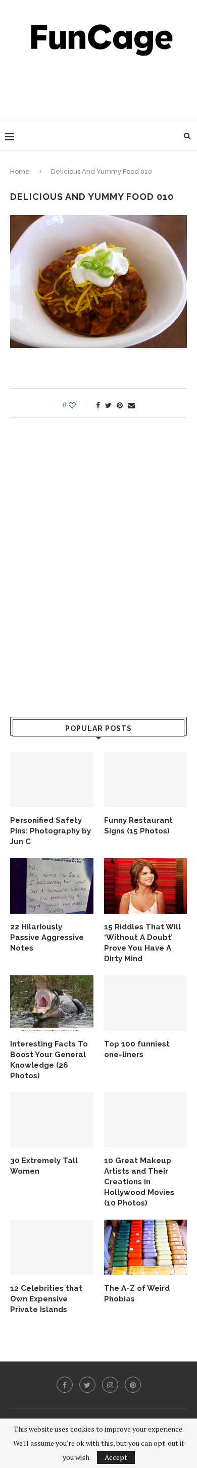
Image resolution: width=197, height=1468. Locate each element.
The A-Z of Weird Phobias (137, 1293)
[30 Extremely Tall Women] (51, 1120)
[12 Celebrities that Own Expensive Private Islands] (51, 1247)
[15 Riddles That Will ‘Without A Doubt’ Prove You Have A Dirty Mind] (145, 886)
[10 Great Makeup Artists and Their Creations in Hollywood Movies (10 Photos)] (145, 1120)
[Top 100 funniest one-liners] (145, 1003)
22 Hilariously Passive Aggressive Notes (47, 937)
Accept (116, 1457)
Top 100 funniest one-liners (137, 1049)
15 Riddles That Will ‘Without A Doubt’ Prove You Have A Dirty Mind (142, 942)
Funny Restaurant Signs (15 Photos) (138, 825)
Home (20, 171)
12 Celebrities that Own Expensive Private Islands (46, 1299)
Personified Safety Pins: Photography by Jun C (50, 831)
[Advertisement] (101, 85)
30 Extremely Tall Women (44, 1166)
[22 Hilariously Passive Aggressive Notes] (51, 886)
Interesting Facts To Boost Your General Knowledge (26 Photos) (49, 1059)
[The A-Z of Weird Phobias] (145, 1247)
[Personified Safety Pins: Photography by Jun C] (51, 780)
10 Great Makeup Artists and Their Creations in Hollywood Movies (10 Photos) (139, 1182)
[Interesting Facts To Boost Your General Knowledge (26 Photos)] (51, 1003)
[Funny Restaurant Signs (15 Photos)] (145, 780)
